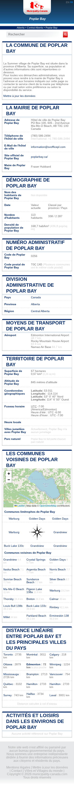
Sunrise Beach (12, 579)
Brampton (32, 674)
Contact (16, 770)
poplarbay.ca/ (39, 156)
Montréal (31, 654)
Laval (53, 695)
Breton (30, 599)
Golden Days (37, 518)
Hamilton (31, 684)
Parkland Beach (36, 615)
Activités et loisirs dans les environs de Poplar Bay (35, 721)
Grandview (60, 532)
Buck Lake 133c (14, 545)
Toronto (8, 654)
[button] (9, 474)
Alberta (20, 27)
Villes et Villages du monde (43, 770)
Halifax (30, 693)
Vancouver (56, 674)
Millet (6, 617)
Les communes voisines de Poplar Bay (32, 459)
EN (67, 2)
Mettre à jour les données (19, 96)
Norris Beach (58, 569)
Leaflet (21, 505)
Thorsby (8, 599)
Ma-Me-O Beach (13, 589)
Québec (8, 684)
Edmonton (33, 664)
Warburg (14, 518)
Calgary (54, 654)
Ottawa (7, 664)
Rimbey (54, 607)
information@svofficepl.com (48, 147)
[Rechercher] (65, 34)
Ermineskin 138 (59, 615)
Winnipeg (55, 664)
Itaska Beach (11, 569)
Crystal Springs (35, 559)
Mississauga (11, 674)
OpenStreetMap (47, 505)
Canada (36, 297)
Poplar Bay (37, 18)
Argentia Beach (36, 569)
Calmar (54, 599)
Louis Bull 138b (12, 605)
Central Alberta (35, 27)
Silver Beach (57, 579)
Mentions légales (18, 767)
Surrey (7, 695)
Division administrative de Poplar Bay (30, 285)
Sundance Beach (32, 581)
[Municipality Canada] (37, 7)
